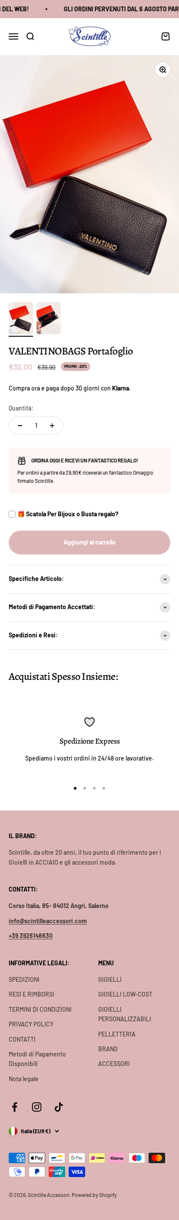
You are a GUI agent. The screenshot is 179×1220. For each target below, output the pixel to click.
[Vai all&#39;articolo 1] (21, 319)
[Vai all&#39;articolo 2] (48, 319)
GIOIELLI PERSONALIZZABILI (124, 1014)
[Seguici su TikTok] (59, 1107)
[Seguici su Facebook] (14, 1107)
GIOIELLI (110, 979)
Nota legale (24, 1078)
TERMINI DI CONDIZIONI (40, 1009)
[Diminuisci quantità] (20, 425)
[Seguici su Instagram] (37, 1107)
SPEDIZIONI (24, 979)
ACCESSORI (114, 1063)
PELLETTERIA (117, 1034)
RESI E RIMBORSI (31, 994)
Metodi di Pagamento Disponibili (37, 1058)
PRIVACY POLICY (31, 1024)
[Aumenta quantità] (52, 425)
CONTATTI (22, 1039)
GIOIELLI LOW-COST (125, 994)
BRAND (108, 1049)
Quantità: (21, 408)
